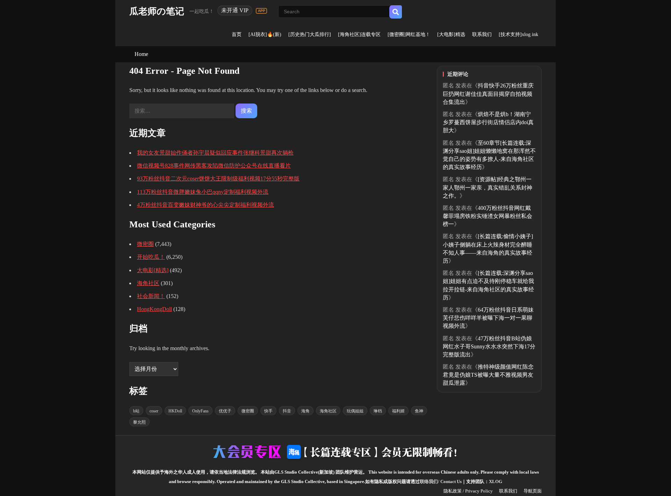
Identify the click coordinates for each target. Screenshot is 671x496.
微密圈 (145, 244)
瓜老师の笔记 (156, 11)
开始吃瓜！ (151, 257)
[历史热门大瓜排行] (309, 34)
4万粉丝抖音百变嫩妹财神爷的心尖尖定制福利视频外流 (205, 205)
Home (141, 54)
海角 (305, 411)
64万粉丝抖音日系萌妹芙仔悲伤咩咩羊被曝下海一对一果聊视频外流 (488, 318)
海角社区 (148, 283)
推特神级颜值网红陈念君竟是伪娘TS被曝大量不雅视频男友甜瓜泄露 (488, 375)
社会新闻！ (151, 296)
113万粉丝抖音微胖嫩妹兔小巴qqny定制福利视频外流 (202, 192)
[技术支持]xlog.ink (518, 34)
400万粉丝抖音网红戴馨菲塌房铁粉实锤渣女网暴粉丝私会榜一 (487, 216)
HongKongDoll (154, 309)
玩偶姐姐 (355, 411)
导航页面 (533, 491)
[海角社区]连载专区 (359, 34)
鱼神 (419, 411)
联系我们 (482, 34)
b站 (136, 411)
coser (154, 411)
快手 (268, 411)
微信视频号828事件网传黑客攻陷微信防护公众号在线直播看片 (214, 166)
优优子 (225, 411)
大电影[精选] (152, 270)
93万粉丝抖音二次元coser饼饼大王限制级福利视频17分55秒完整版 (218, 179)
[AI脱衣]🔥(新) (264, 34)
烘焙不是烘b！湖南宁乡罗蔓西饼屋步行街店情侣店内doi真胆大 (488, 122)
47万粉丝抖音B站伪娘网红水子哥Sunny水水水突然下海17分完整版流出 (489, 346)
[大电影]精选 (451, 34)
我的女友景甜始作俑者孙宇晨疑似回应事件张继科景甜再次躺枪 (215, 153)
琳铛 (378, 411)
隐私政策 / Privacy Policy (468, 491)
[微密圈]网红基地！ (409, 34)
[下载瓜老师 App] (261, 11)
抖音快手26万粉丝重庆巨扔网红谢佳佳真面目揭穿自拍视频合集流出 (488, 94)
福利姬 (398, 411)
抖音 (287, 411)
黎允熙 (139, 422)
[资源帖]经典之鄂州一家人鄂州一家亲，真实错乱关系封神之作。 (487, 187)
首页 (236, 34)
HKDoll (175, 411)
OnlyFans (200, 411)
